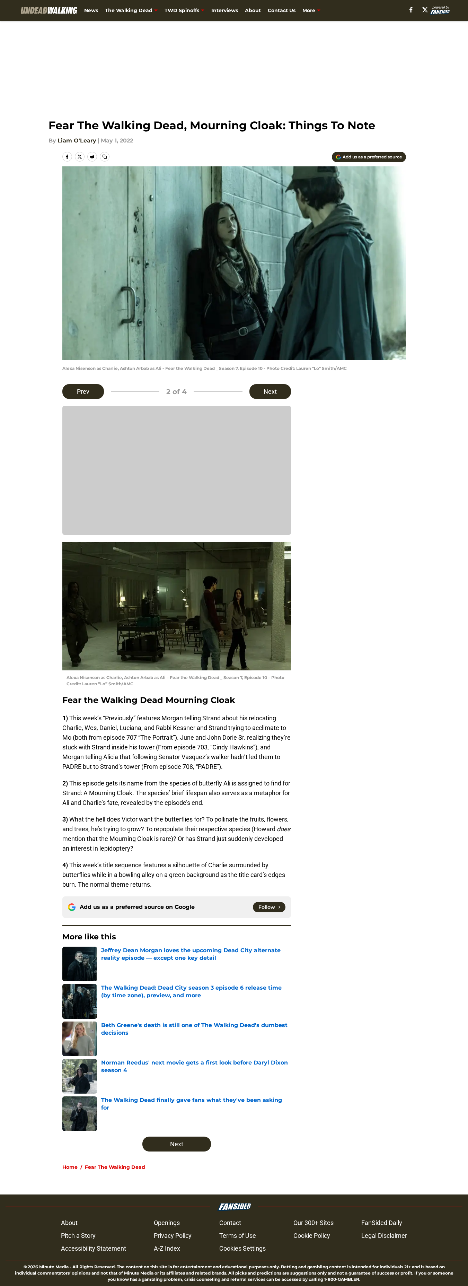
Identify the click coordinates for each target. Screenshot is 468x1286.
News (91, 10)
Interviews (224, 10)
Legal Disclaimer (384, 1235)
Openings (167, 1222)
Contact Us (281, 10)
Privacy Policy (173, 1235)
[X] (425, 9)
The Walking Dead (128, 10)
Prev (83, 391)
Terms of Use (237, 1235)
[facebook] (411, 9)
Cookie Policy (311, 1235)
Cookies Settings (242, 1248)
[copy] (104, 157)
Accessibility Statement (93, 1248)
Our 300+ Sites (313, 1222)
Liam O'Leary (77, 140)
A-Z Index (167, 1248)
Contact (230, 1222)
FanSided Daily (381, 1222)
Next (270, 391)
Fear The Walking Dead (115, 1167)
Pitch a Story (78, 1235)
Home (70, 1167)
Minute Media (54, 1266)
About (253, 10)
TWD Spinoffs (182, 10)
